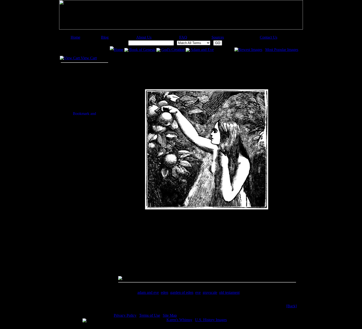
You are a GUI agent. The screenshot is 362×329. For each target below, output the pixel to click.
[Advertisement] (178, 33)
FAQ (183, 37)
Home (75, 37)
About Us (143, 37)
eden (164, 292)
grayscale (210, 292)
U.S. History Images (211, 320)
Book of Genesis (142, 49)
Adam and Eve (202, 49)
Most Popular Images (281, 49)
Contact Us (268, 37)
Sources (218, 37)
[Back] (291, 306)
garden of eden (181, 292)
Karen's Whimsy (179, 320)
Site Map (170, 315)
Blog (105, 37)
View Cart (88, 58)
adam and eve (148, 292)
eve (198, 292)
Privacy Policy (125, 315)
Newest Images (250, 49)
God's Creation (173, 49)
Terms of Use (149, 315)
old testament (229, 292)
